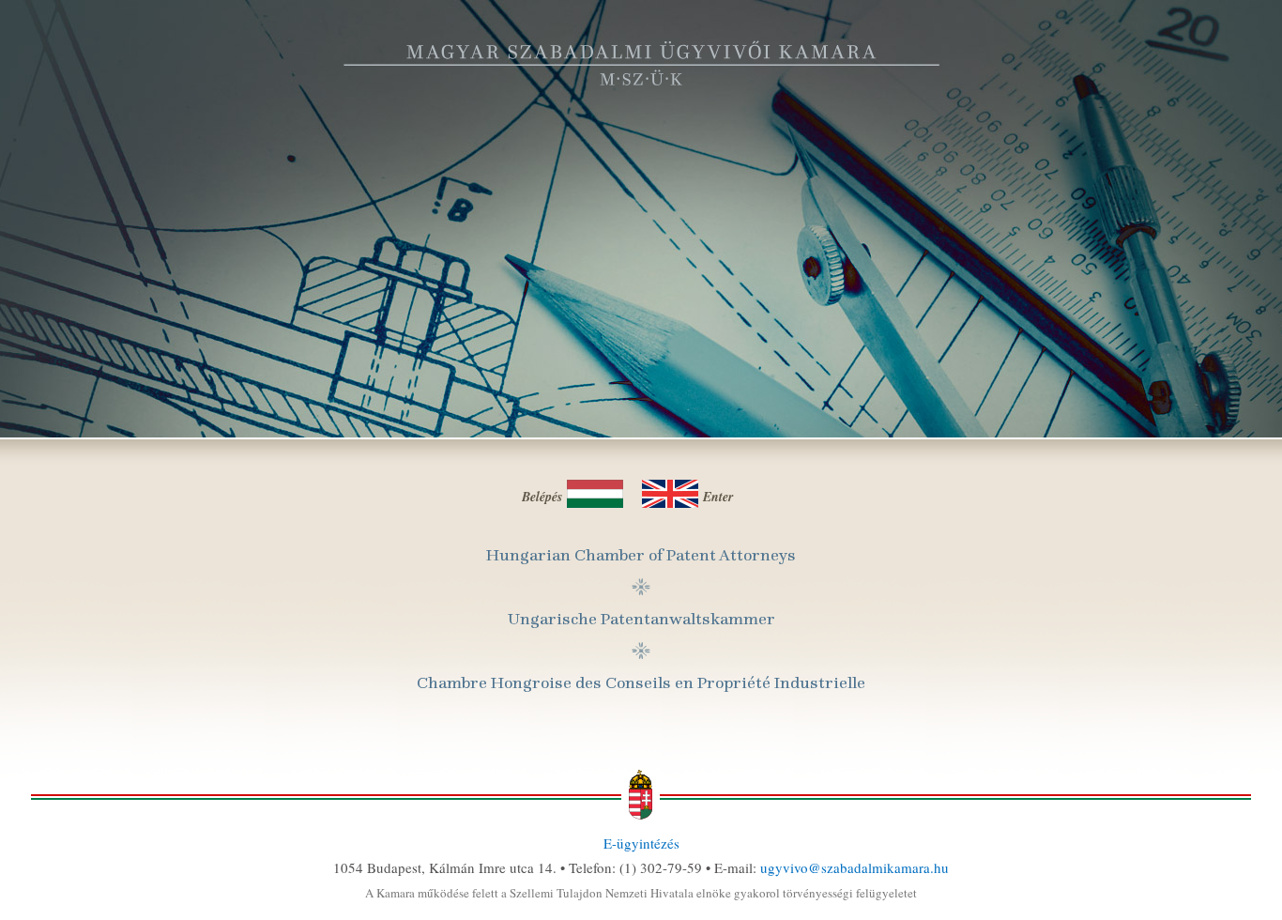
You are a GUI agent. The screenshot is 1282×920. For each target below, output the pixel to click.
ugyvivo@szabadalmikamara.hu (854, 867)
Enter (718, 496)
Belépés (542, 496)
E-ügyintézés (641, 843)
